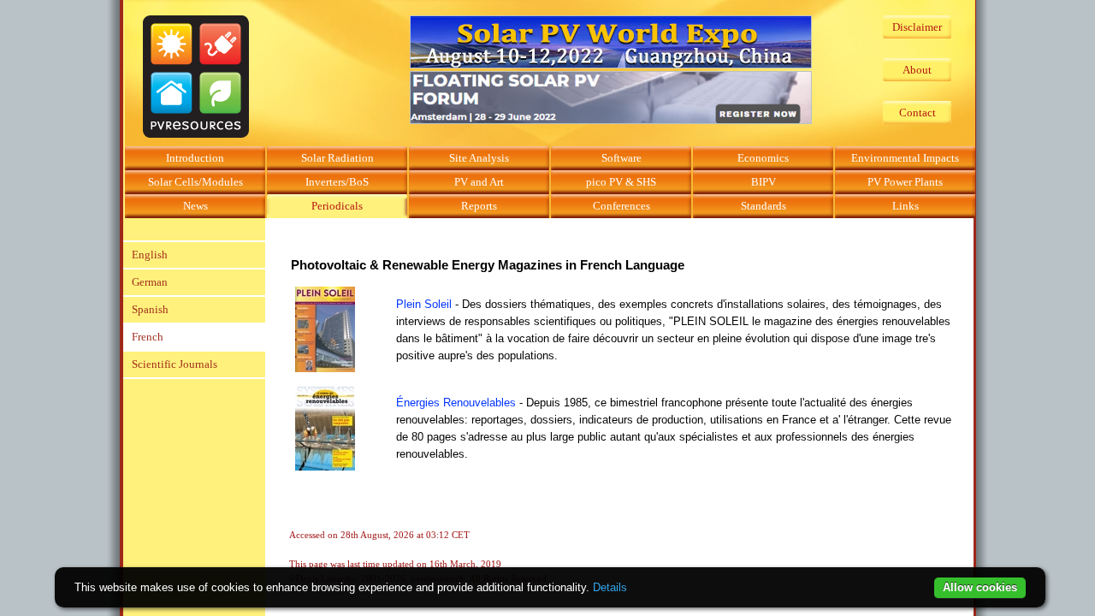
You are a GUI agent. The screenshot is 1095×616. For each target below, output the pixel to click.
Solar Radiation (337, 157)
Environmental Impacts (905, 157)
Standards (763, 205)
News (195, 205)
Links (905, 205)
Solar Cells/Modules (195, 181)
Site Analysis (479, 157)
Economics (763, 157)
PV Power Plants (905, 181)
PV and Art (479, 181)
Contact (917, 112)
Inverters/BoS (337, 181)
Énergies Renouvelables (456, 402)
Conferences (621, 205)
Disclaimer (917, 27)
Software (621, 157)
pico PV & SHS (621, 181)
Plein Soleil (424, 304)
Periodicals (337, 205)
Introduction (195, 157)
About (917, 69)
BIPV (763, 181)
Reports (479, 205)
